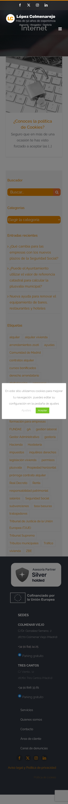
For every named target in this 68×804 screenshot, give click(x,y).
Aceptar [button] (42, 410)
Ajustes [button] (26, 410)
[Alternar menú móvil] (60, 29)
